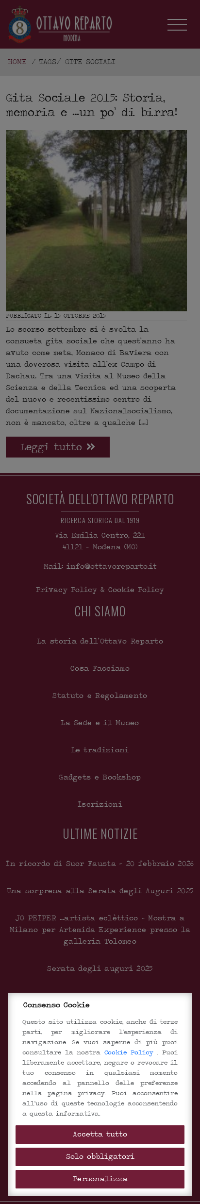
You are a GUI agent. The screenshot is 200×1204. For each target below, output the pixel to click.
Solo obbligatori (100, 1156)
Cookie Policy (130, 1052)
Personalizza (100, 1179)
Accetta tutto (100, 1134)
